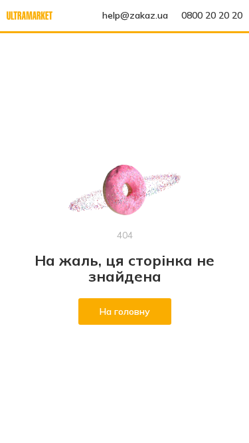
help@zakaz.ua (135, 15)
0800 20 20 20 (211, 15)
